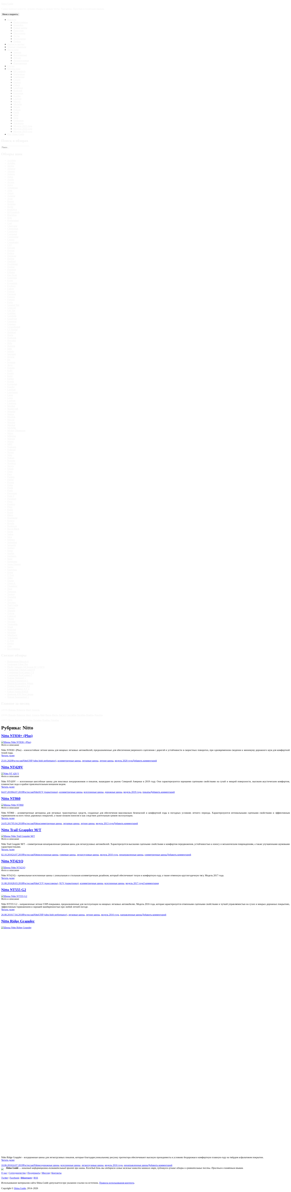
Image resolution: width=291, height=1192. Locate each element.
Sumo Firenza (14, 564)
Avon (10, 198)
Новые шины (20, 28)
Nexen (16, 107)
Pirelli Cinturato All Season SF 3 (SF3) (26, 667)
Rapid (10, 512)
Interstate (11, 354)
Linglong (11, 403)
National (11, 449)
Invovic (11, 357)
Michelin (17, 104)
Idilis (9, 348)
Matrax (10, 414)
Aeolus (10, 166)
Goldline (11, 313)
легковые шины (90, 760)
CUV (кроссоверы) (48, 883)
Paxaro (10, 482)
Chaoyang (12, 226)
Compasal (12, 234)
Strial (9, 558)
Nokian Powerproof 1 (17, 680)
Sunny (10, 567)
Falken (16, 85)
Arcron (10, 182)
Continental (18, 77)
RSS (36, 1178)
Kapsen (11, 368)
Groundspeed (13, 327)
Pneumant (12, 493)
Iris (8, 359)
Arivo (10, 185)
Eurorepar (12, 277)
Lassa (10, 398)
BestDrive (12, 209)
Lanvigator (12, 392)
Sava (9, 537)
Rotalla (10, 523)
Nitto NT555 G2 (13, 890)
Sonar (10, 550)
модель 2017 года (134, 883)
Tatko (10, 578)
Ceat (9, 223)
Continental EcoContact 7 (19, 675)
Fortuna (11, 297)
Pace (9, 474)
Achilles (11, 163)
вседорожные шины (48, 1165)
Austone (11, 196)
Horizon (11, 346)
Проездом (18, 30)
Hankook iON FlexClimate (20, 694)
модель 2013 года (105, 823)
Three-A (11, 583)
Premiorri (11, 498)
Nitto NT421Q (12, 861)
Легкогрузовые (21, 60)
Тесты (16, 36)
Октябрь (81, 715)
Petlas (10, 485)
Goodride (11, 316)
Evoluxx (11, 286)
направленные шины (131, 914)
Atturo (10, 193)
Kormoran (18, 93)
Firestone (11, 294)
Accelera (11, 160)
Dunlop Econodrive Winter (20, 683)
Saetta (10, 531)
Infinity (10, 351)
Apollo (10, 179)
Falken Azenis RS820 (17, 691)
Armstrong (12, 187)
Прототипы (19, 33)
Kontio (10, 381)
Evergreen (12, 283)
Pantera (10, 477)
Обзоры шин (13, 68)
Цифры (17, 41)
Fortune (11, 299)
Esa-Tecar (12, 275)
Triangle (11, 610)
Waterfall (11, 629)
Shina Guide (7, 3)
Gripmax (11, 324)
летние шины (107, 760)
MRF (9, 444)
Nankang (11, 447)
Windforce (12, 635)
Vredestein (18, 120)
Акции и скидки (15, 44)
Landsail (11, 389)
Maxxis (16, 101)
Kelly (10, 370)
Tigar (15, 115)
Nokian (16, 109)
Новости (11, 19)
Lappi (10, 395)
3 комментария (151, 883)
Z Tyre (10, 640)
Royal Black (13, 528)
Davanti (11, 247)
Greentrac (12, 321)
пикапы (146, 792)
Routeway (12, 526)
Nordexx (11, 463)
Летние (17, 58)
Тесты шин (13, 49)
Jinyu (9, 365)
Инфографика (20, 22)
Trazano (11, 608)
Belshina (11, 204)
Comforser (12, 231)
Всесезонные (20, 55)
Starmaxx (11, 556)
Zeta (9, 646)
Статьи (11, 66)
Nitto (9, 455)
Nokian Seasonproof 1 (18, 697)
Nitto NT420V (12, 767)
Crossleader (12, 242)
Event (10, 280)
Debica (10, 253)
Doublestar (12, 264)
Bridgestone (19, 74)
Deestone (11, 256)
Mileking (11, 436)
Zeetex (10, 643)
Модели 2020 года (22, 128)
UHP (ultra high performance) (42, 760)
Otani (10, 471)
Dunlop (17, 82)
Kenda (10, 373)
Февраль (20, 710)
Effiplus (11, 272)
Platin (10, 490)
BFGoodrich (19, 71)
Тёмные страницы (16, 47)
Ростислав (17, 760)
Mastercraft (12, 408)
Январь (12, 710)
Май (42, 715)
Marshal (11, 406)
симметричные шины (156, 854)
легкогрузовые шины (88, 854)
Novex (10, 466)
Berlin (10, 207)
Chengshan (12, 228)
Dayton (10, 250)
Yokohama (18, 123)
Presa (9, 501)
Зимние (17, 52)
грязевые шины (68, 854)
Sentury (11, 548)
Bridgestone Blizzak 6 (17, 661)
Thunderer (12, 586)
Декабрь (98, 715)
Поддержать (33, 1173)
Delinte (10, 258)
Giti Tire (11, 310)
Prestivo (11, 504)
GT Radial (12, 329)
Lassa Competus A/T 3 (18, 689)
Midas (10, 433)
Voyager (11, 621)
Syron (10, 572)
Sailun (10, 534)
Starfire (10, 553)
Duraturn (11, 269)
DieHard (11, 261)
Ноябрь (90, 715)
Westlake (11, 632)
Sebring (11, 539)
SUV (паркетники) (48, 792)
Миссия (46, 1173)
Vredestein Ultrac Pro (17, 664)
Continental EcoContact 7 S (20, 672)
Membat (11, 425)
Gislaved (11, 307)
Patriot (10, 479)
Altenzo (11, 171)
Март (28, 710)
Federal (10, 291)
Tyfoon (10, 613)
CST (9, 245)
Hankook (17, 90)
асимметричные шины (69, 760)
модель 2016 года (110, 914)
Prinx (9, 507)
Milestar (11, 438)
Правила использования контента (116, 1183)
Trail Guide (12, 605)
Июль (55, 715)
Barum (10, 201)
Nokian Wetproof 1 (16, 678)
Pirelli (16, 112)
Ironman (11, 362)
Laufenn (17, 98)
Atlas (9, 190)
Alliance (11, 168)
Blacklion (12, 215)
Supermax (12, 569)
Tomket (11, 594)
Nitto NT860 (10, 798)
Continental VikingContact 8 (21, 669)
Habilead (11, 332)
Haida (10, 335)
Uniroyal (11, 616)
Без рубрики (13, 649)
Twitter (4, 1178)
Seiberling (12, 542)
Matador (11, 411)
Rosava (10, 520)
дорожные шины (113, 792)
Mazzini (11, 422)
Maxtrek (11, 417)
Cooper (16, 79)
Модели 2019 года (22, 131)
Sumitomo (12, 561)
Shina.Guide (20, 1188)
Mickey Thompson (16, 430)
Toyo (15, 118)
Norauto (11, 460)
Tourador (11, 597)
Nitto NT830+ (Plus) (17, 736)
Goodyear (18, 88)
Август (62, 715)
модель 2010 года (109, 854)
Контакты (56, 1173)
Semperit (11, 545)
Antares (11, 174)
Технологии (19, 38)
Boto (9, 217)
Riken (10, 515)
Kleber (10, 378)
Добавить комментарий (145, 760)
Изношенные (20, 63)
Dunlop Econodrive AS (18, 686)
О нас (4, 1173)
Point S (10, 496)
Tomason (11, 591)
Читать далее (8, 755)
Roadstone (12, 518)
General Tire (13, 305)
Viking (10, 619)
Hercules (11, 340)
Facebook (14, 1178)
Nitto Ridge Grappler (18, 921)
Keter (10, 376)
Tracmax (11, 602)
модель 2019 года (132, 792)
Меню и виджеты (10, 14)
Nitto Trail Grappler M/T (21, 830)
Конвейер (18, 25)
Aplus (10, 177)
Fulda (10, 302)
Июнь (48, 715)
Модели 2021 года (22, 126)
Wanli (10, 627)
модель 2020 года (124, 760)
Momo (10, 441)
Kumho (17, 96)
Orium (10, 468)
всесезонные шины (94, 792)
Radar (10, 509)
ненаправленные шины (131, 854)
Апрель (36, 710)
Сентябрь (71, 715)
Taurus (10, 580)
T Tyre (10, 575)
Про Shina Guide (15, 134)
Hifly (9, 343)
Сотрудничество (17, 1173)
